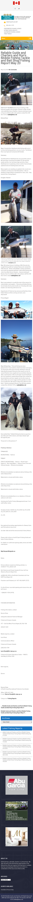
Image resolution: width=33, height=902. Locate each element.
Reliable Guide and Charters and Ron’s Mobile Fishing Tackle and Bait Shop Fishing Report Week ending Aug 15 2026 (17, 740)
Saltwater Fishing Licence (12, 32)
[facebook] (14, 8)
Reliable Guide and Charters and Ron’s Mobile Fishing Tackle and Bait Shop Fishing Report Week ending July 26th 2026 (17, 753)
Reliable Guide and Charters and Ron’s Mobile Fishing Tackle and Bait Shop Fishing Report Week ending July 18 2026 (17, 760)
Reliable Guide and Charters (13, 896)
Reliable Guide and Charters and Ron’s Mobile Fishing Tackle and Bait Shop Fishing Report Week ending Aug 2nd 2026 (17, 747)
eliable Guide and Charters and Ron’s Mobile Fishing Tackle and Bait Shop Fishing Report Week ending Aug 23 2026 (17, 733)
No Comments (13, 69)
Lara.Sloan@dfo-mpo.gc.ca (8, 651)
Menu (3, 38)
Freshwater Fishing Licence (12, 28)
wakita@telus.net (12, 22)
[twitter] (18, 8)
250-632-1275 (10, 25)
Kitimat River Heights (10, 30)
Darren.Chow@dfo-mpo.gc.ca (13, 694)
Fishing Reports (12, 698)
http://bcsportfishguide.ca (8, 551)
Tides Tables (8, 33)
